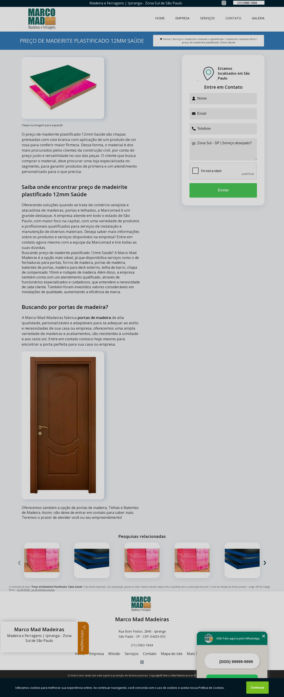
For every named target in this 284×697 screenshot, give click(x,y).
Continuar (257, 687)
